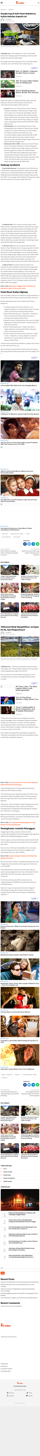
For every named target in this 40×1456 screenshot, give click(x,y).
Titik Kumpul (16, 537)
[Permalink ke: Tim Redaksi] (2, 20)
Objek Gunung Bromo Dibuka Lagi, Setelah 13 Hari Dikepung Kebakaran (23, 1235)
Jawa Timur (5, 534)
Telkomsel (4, 1078)
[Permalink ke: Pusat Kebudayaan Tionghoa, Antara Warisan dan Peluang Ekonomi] (10, 607)
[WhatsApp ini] (37, 544)
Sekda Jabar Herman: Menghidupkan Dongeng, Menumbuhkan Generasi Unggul (8, 596)
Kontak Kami (4, 1366)
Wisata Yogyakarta (9, 1178)
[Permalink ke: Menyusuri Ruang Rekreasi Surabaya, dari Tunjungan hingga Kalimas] (20, 1200)
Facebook (11, 1393)
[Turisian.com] (20, 2)
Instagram (11, 1396)
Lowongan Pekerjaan (6, 1368)
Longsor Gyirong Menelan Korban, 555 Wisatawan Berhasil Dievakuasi (8, 577)
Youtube (30, 1396)
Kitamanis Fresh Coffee (16, 534)
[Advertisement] (20, 202)
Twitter (30, 1393)
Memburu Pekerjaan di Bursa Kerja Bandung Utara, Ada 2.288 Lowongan (30, 577)
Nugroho (17, 1074)
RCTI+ (5, 1169)
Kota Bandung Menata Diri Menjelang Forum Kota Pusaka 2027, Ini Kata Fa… (23, 1228)
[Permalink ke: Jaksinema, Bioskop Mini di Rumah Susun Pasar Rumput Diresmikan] (30, 607)
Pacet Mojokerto (6, 537)
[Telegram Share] (33, 544)
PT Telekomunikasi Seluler (29, 1074)
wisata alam (7, 1175)
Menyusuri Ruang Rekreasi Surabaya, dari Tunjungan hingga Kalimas (22, 1213)
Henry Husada (7, 1181)
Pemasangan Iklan (6, 1371)
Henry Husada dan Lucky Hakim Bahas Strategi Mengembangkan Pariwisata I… (21, 1256)
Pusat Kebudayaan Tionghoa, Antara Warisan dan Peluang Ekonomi (10, 615)
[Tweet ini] (29, 544)
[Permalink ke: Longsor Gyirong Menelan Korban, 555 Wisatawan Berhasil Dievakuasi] (10, 570)
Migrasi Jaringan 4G (7, 1074)
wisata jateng (7, 1172)
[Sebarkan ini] (25, 544)
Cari (2, 1268)
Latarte (28, 534)
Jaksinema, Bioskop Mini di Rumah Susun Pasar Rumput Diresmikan (29, 615)
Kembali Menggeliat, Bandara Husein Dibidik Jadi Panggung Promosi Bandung (30, 595)
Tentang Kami (4, 1364)
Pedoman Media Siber (19, 1386)
